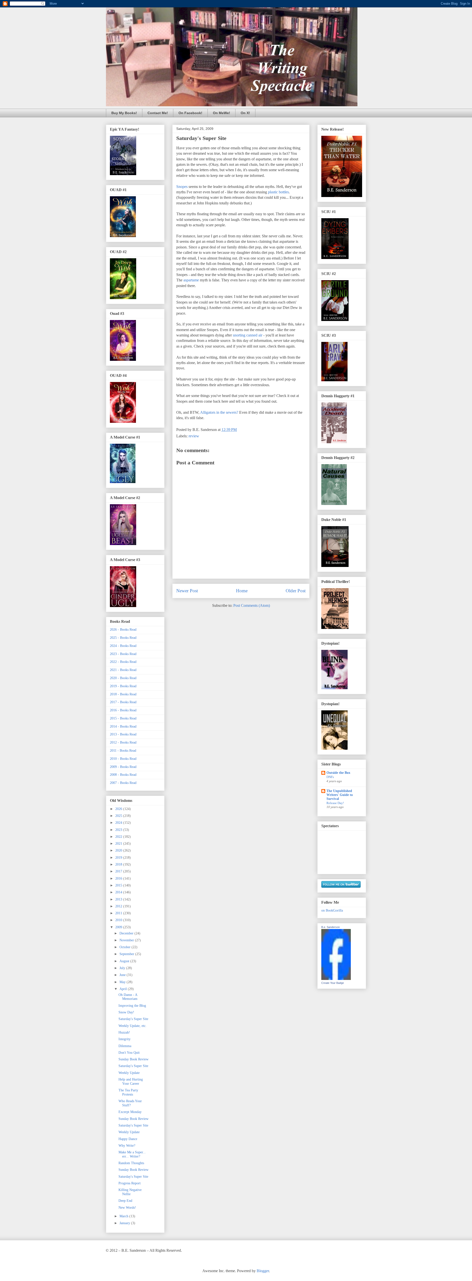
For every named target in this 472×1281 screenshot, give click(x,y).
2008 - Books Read (123, 775)
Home (242, 590)
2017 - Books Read (123, 702)
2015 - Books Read (123, 718)
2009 (119, 927)
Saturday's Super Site (133, 1019)
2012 (119, 906)
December (126, 933)
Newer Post (187, 590)
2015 (119, 885)
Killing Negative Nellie (130, 1192)
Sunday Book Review (133, 1059)
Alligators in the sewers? (219, 412)
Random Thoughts (131, 1163)
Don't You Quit (129, 1052)
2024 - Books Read (123, 646)
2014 (119, 892)
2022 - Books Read (123, 662)
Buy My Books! (124, 113)
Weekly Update (129, 1073)
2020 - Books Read (123, 678)
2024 (119, 822)
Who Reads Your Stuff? (130, 1103)
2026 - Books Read (123, 629)
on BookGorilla (332, 910)
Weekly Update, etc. (132, 1026)
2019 (119, 857)
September (127, 954)
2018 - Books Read (123, 694)
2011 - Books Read (123, 750)
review (194, 436)
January (125, 1223)
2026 (119, 809)
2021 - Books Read (123, 670)
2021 (119, 843)
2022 (119, 837)
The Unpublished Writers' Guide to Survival (339, 795)
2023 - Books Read (123, 654)
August (124, 961)
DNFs (330, 777)
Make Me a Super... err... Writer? (132, 1154)
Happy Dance (127, 1139)
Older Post (296, 590)
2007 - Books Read (123, 783)
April (123, 989)
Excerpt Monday (130, 1112)
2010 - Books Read (123, 759)
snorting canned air (247, 335)
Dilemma (124, 1046)
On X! (245, 113)
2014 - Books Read (123, 726)
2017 (119, 871)
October (125, 947)
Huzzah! (124, 1032)
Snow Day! (126, 1012)
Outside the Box (338, 773)
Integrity (124, 1039)
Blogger (263, 1271)
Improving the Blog (132, 1005)
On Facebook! (190, 113)
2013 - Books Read (123, 734)
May (123, 982)
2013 (119, 899)
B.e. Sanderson (330, 927)
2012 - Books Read (123, 742)
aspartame (191, 280)
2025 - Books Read (123, 638)
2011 (119, 913)
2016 (119, 878)
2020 (119, 850)
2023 (119, 830)
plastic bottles (278, 192)
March (124, 1216)
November (127, 940)
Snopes (182, 186)
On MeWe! (221, 113)
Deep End (125, 1201)
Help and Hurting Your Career (130, 1081)
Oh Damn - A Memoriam (127, 997)
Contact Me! (158, 113)
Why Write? (126, 1145)
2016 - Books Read (123, 710)
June (123, 975)
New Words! (127, 1207)
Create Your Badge (332, 982)
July (122, 968)
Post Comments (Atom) (251, 605)
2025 (119, 816)
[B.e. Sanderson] (336, 979)
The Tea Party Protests (128, 1092)
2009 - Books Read (123, 767)
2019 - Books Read (123, 686)
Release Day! (335, 803)
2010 (119, 920)
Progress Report (129, 1183)
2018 (119, 864)
